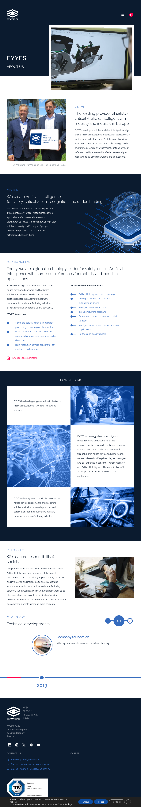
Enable (85, 802)
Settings (68, 804)
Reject (101, 802)
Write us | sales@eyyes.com (25, 759)
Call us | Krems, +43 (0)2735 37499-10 (30, 764)
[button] (130, 621)
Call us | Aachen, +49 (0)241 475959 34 (30, 769)
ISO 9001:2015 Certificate (24, 358)
